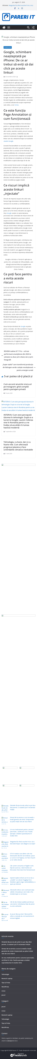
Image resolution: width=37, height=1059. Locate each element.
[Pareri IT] (4, 27)
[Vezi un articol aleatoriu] (33, 27)
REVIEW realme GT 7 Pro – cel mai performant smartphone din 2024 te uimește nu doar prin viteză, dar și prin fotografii (18, 355)
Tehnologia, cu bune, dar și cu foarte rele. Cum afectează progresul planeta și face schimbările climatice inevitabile (18, 446)
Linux (3, 991)
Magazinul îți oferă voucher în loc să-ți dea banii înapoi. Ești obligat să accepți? (21, 6)
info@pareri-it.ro (12, 1041)
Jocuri (3, 995)
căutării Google (8, 141)
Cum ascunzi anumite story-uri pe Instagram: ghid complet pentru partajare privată (18, 387)
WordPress (5, 987)
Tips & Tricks (6, 983)
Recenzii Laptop (7, 978)
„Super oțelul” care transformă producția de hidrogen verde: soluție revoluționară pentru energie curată (17, 367)
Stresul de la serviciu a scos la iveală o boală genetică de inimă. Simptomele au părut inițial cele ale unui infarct (17, 951)
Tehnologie (7, 47)
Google (9, 213)
